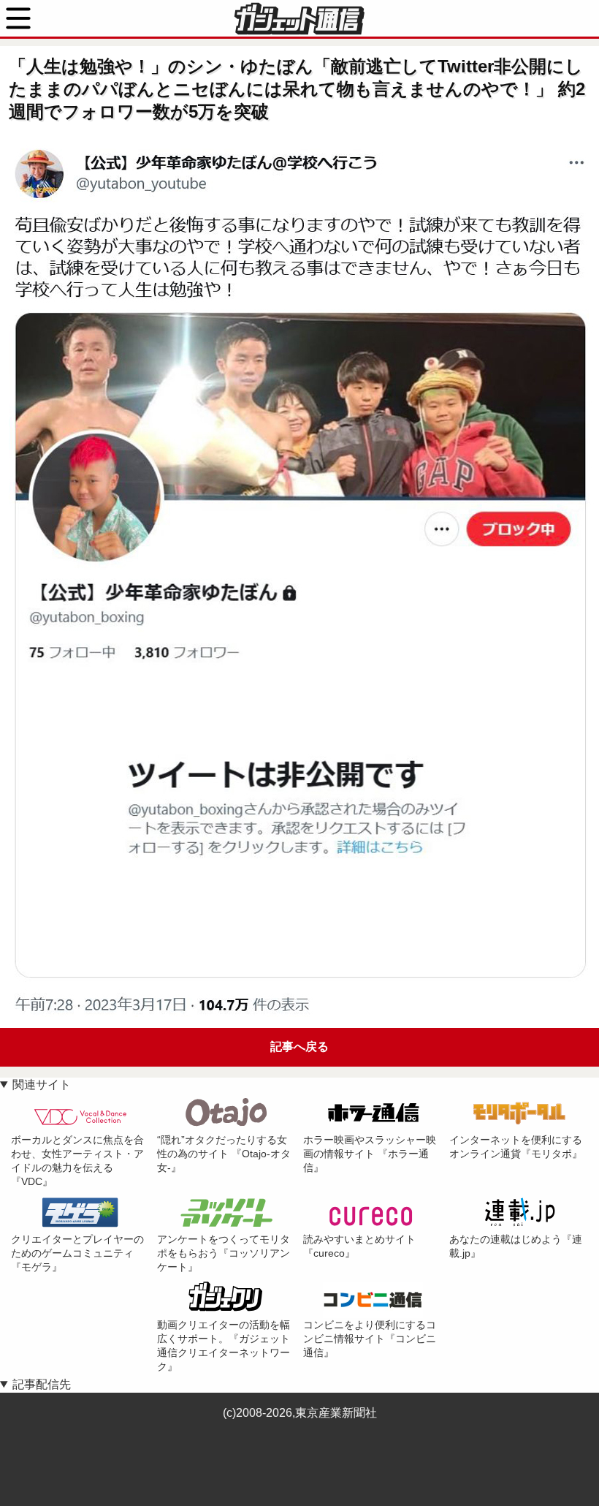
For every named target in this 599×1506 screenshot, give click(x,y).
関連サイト (41, 1084)
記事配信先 (41, 1384)
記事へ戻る (299, 1046)
